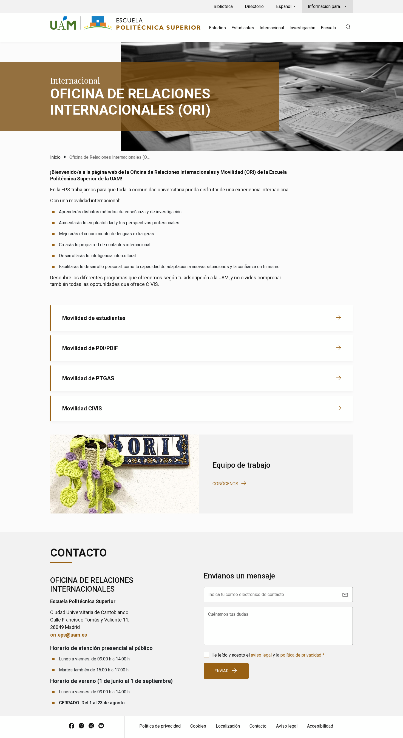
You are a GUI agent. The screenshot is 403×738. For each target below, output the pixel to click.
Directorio (254, 6)
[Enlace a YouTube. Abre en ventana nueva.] (101, 726)
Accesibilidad (320, 726)
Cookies (198, 726)
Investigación (302, 27)
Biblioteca (223, 6)
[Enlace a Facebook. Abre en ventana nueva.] (71, 726)
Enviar (222, 671)
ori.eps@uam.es (68, 635)
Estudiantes (242, 27)
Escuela (328, 27)
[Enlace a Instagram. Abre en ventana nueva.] (81, 726)
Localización (228, 726)
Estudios (217, 27)
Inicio (55, 157)
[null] (348, 28)
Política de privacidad (160, 726)
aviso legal (261, 655)
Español (284, 6)
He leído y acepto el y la (267, 655)
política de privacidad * (302, 655)
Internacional (272, 27)
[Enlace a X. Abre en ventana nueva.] (91, 726)
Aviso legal (286, 726)
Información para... (326, 6)
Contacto (257, 726)
